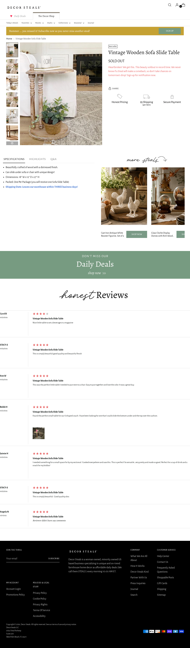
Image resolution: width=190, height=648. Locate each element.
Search (133, 595)
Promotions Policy (15, 594)
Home (9, 39)
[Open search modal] (170, 5)
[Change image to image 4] (12, 99)
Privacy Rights (40, 604)
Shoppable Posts (165, 577)
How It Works (137, 566)
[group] (95, 324)
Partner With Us (138, 577)
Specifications (14, 159)
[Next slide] (180, 197)
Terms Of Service (41, 610)
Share (115, 89)
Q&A (53, 159)
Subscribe (53, 559)
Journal (134, 589)
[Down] (12, 143)
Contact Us (162, 562)
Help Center (163, 556)
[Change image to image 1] (12, 49)
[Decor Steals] (24, 7)
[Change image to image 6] (12, 132)
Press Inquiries (137, 583)
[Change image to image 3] (12, 83)
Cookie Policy (39, 598)
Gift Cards (162, 583)
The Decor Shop (46, 16)
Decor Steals (25, 624)
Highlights (37, 159)
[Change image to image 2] (12, 66)
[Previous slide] (105, 197)
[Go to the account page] (176, 5)
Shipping (161, 589)
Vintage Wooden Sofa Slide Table (48, 318)
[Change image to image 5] (12, 116)
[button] (39, 433)
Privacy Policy (40, 593)
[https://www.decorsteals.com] (95, 265)
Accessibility (39, 616)
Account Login (13, 589)
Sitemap (161, 595)
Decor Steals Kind (139, 571)
